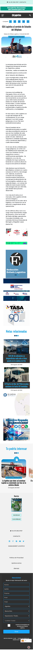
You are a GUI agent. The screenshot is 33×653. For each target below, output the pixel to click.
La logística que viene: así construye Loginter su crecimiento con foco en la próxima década (13, 482)
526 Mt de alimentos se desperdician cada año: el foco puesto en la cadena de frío (16, 358)
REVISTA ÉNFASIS (8, 638)
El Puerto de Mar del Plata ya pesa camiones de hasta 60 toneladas (16, 385)
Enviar (16, 631)
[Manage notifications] (28, 647)
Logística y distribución (13, 477)
